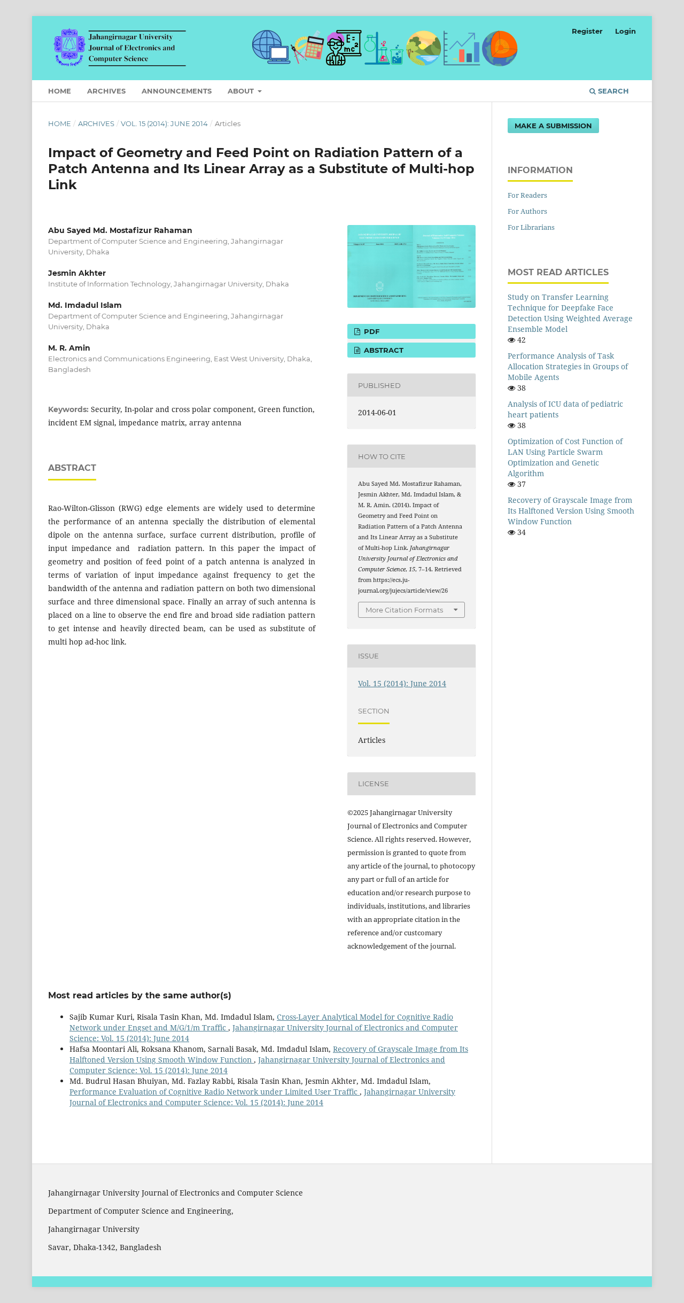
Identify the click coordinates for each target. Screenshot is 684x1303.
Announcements (177, 91)
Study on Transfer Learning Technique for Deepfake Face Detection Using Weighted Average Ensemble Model (570, 313)
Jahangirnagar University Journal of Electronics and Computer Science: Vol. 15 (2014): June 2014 (262, 1097)
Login (625, 31)
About (242, 91)
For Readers (527, 195)
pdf (370, 331)
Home (59, 91)
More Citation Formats (404, 610)
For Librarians (531, 227)
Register (587, 31)
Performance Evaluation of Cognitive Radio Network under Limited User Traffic (214, 1092)
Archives (106, 91)
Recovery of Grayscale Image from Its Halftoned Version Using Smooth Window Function (571, 510)
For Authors (527, 211)
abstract (382, 350)
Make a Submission (553, 125)
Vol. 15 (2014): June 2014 (164, 123)
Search (612, 91)
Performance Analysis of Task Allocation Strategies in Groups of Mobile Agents (568, 366)
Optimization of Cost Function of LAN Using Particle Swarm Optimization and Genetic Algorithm (565, 457)
